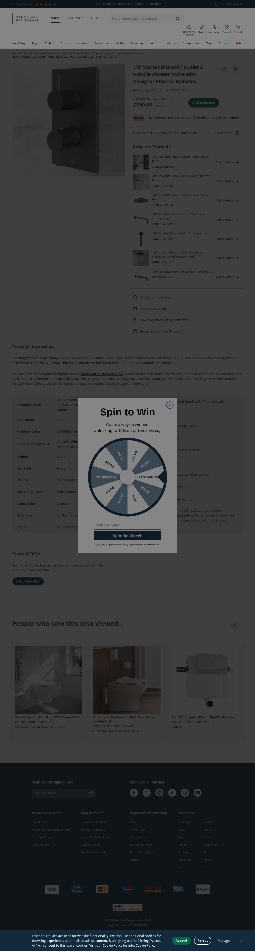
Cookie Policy (145, 945)
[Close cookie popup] (241, 940)
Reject (203, 940)
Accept (181, 940)
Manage (224, 940)
